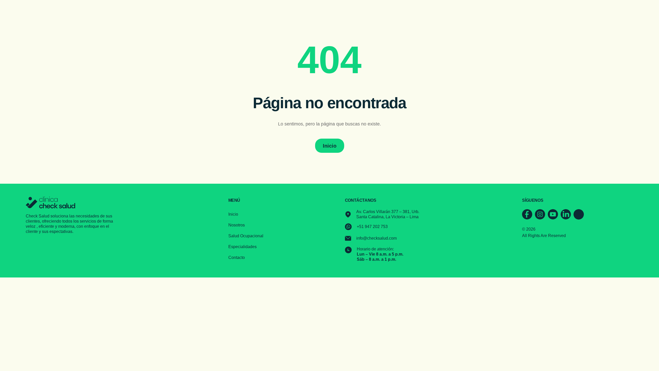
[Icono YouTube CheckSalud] (553, 214)
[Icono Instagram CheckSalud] (540, 214)
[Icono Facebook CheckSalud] (527, 214)
